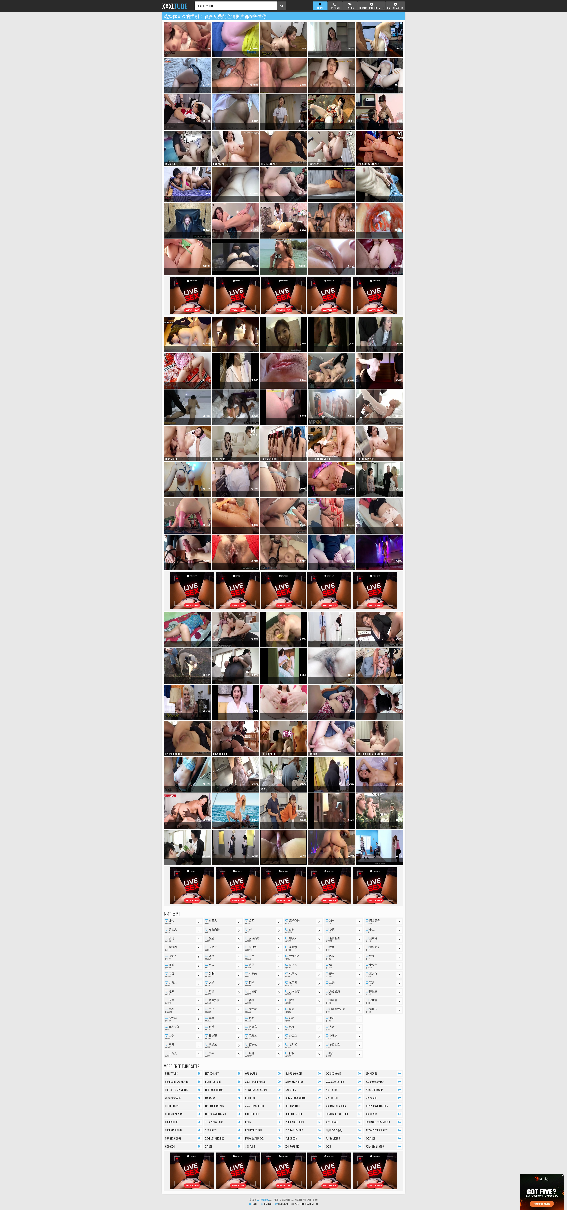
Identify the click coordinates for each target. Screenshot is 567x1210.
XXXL (174, 6)
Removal (267, 1204)
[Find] (281, 5)
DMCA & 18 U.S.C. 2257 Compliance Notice (298, 1204)
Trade (254, 1204)
